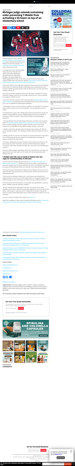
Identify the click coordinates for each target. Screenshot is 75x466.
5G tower (15, 285)
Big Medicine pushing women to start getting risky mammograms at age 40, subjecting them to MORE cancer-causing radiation (61, 137)
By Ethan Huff (58, 91)
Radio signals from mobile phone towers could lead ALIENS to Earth (60, 143)
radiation (5, 288)
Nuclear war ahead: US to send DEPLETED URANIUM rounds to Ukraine (60, 75)
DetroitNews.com (7, 268)
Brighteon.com (40, 232)
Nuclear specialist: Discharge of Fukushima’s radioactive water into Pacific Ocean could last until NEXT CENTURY (61, 167)
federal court (22, 286)
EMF (10, 286)
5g (11, 285)
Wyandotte (5, 290)
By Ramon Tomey (59, 77)
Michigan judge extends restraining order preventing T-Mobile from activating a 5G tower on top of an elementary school (60, 64)
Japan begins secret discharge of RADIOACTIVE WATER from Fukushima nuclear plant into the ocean (61, 103)
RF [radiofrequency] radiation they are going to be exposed (23, 122)
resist (9, 288)
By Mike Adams (58, 72)
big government (22, 285)
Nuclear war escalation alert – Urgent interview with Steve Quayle (59, 70)
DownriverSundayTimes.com (10, 271)
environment (15, 286)
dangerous (5, 286)
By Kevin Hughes (59, 98)
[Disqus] (26, 387)
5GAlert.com (32, 197)
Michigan (29, 286)
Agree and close (60, 457)
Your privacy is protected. (10, 312)
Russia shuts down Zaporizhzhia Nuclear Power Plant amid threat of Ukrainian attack (60, 155)
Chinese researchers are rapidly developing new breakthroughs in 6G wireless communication (60, 174)
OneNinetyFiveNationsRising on (28, 232)
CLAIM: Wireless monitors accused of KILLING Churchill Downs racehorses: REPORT (61, 89)
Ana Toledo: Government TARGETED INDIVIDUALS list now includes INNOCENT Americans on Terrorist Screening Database (60, 96)
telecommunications (40, 288)
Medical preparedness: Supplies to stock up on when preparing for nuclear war (60, 149)
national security (36, 286)
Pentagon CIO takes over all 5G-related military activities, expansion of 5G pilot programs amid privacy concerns (59, 115)
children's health (32, 285)
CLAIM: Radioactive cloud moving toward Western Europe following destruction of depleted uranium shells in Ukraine (60, 122)
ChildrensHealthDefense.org (10, 265)
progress (44, 286)
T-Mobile (32, 288)
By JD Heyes (58, 133)
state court (26, 288)
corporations (40, 285)
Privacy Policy (37, 460)
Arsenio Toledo (14, 24)
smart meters (19, 288)
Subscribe (68, 464)
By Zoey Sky (58, 151)
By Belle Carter (58, 124)
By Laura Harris (58, 162)
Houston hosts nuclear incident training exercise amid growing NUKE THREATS (59, 160)
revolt (13, 288)
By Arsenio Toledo (59, 66)
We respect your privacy (30, 456)
